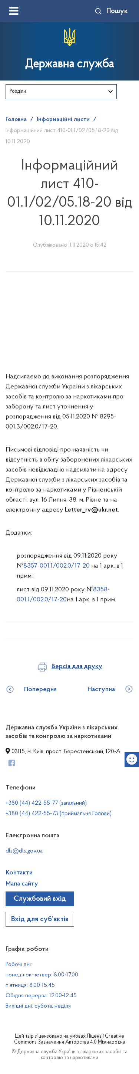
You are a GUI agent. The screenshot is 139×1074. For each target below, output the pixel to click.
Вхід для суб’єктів (40, 919)
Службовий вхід (40, 899)
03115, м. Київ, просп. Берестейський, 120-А (65, 752)
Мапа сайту (22, 884)
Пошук (117, 11)
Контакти (19, 873)
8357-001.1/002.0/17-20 (56, 566)
